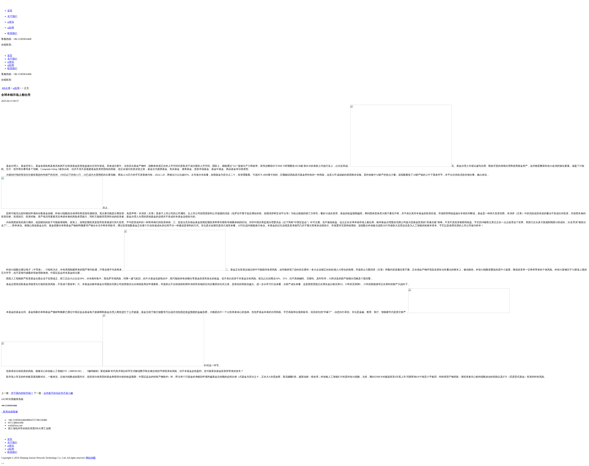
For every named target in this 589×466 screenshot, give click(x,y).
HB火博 (6, 88)
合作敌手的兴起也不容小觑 (58, 393)
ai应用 (16, 88)
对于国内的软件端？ (22, 393)
